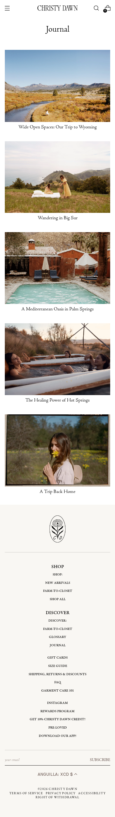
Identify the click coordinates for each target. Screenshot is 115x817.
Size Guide (57, 666)
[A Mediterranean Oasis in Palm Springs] (57, 268)
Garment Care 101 (57, 690)
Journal (58, 645)
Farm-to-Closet (57, 591)
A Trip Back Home (57, 491)
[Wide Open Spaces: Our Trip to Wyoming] (57, 86)
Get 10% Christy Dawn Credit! (57, 719)
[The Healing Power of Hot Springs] (57, 359)
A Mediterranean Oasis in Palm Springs (57, 309)
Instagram (57, 703)
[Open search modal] (96, 8)
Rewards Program (57, 711)
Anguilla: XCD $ (56, 774)
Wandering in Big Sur (58, 218)
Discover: (57, 620)
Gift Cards (57, 657)
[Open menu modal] (7, 8)
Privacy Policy (61, 793)
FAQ (57, 682)
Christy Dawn (63, 789)
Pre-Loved (57, 727)
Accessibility (92, 793)
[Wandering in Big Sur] (57, 177)
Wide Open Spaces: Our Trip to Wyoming (57, 127)
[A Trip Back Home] (57, 450)
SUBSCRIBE (100, 760)
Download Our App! (57, 736)
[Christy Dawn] (57, 7)
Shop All (58, 599)
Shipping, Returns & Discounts (57, 674)
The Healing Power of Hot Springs (57, 400)
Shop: (58, 574)
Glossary (57, 637)
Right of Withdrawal (57, 797)
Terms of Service (26, 793)
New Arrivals (57, 583)
